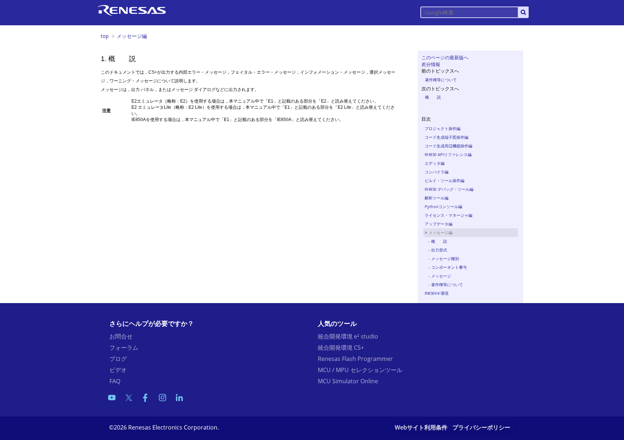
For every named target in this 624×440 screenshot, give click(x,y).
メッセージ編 (132, 36)
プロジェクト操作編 (442, 128)
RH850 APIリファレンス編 (448, 154)
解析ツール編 (436, 197)
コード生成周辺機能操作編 (448, 145)
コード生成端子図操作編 (446, 137)
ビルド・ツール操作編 (444, 180)
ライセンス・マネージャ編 (448, 215)
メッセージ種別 (445, 258)
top (105, 36)
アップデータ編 (438, 224)
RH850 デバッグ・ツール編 (449, 189)
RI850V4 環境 (436, 293)
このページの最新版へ (444, 57)
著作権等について (441, 79)
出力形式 (439, 250)
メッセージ (441, 276)
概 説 (433, 97)
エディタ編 (435, 163)
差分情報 (430, 64)
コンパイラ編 (436, 171)
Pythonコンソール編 (443, 206)
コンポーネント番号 (449, 267)
